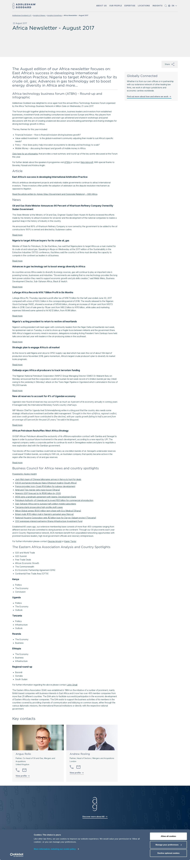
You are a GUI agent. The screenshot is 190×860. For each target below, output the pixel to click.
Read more (17, 235)
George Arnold (54, 541)
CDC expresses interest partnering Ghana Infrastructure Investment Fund (48, 521)
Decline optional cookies (168, 853)
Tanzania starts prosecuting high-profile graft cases (39, 507)
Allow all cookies (168, 836)
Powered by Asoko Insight (24, 474)
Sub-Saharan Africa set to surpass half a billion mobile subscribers (45, 503)
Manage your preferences (166, 845)
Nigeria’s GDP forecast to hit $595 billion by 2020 (38, 493)
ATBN (67, 162)
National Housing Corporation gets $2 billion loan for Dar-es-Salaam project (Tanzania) (55, 517)
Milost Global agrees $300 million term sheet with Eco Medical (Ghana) (48, 510)
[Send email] (24, 770)
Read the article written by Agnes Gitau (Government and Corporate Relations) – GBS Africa (54, 194)
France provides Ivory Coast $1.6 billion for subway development (45, 486)
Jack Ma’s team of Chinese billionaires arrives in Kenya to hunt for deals (48, 479)
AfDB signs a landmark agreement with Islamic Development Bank (45, 497)
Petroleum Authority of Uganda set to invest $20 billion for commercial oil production (54, 500)
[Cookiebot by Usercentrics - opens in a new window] (16, 855)
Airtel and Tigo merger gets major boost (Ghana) (37, 490)
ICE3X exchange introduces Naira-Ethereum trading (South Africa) (46, 483)
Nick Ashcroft (87, 162)
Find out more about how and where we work (148, 96)
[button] (101, 6)
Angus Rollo (23, 753)
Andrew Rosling (80, 753)
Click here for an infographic (25, 153)
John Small (72, 684)
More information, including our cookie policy (55, 849)
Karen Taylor (70, 541)
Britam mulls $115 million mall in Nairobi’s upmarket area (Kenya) (44, 514)
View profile (21, 776)
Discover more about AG (93, 816)
